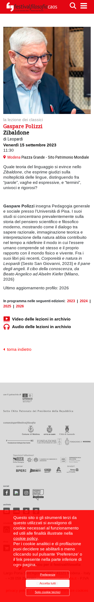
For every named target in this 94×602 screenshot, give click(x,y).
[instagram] (26, 492)
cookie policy (25, 538)
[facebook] (6, 492)
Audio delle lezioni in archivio (41, 326)
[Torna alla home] (31, 7)
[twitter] (16, 492)
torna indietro (18, 349)
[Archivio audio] (6, 327)
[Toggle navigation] (84, 5)
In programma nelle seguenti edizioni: (34, 301)
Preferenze (47, 574)
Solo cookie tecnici (47, 592)
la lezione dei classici (23, 119)
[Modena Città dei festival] (38, 494)
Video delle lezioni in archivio (41, 319)
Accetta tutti (48, 583)
